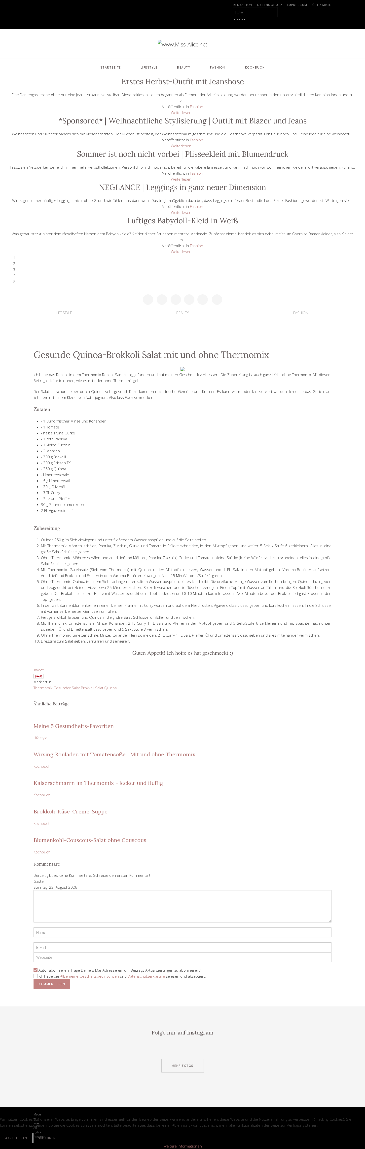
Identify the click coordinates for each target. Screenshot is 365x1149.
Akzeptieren (16, 1138)
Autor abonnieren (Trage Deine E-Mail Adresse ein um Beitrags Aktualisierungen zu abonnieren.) (119, 970)
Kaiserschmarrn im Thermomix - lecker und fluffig (98, 782)
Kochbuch (255, 67)
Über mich (322, 5)
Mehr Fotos (183, 1066)
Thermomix (43, 687)
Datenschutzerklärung (146, 976)
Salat (99, 687)
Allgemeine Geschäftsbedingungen (89, 976)
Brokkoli (87, 687)
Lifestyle (149, 67)
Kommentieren (52, 984)
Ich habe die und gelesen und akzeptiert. (122, 976)
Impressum (297, 5)
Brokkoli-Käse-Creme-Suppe (71, 811)
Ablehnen (47, 1138)
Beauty (183, 67)
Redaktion (242, 5)
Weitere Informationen (182, 1146)
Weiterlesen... (182, 112)
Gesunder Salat (66, 687)
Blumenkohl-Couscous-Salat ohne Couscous (90, 840)
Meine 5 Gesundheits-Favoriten (74, 726)
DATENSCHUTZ (270, 5)
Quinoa (110, 687)
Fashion (217, 67)
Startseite (110, 67)
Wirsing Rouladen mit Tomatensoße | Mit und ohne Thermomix (114, 754)
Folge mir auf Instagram (182, 1032)
